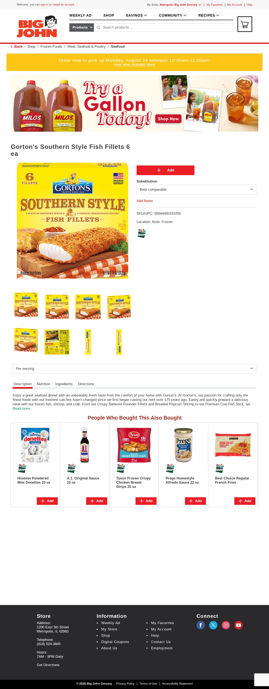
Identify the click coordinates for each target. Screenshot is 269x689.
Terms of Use (148, 683)
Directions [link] (86, 384)
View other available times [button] (134, 65)
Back (17, 47)
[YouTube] (226, 625)
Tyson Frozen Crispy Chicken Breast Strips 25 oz (133, 482)
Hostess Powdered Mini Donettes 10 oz (33, 480)
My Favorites (215, 4)
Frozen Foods (51, 47)
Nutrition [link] (43, 384)
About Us (109, 648)
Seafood (118, 47)
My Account (234, 4)
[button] (181, 4)
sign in (44, 4)
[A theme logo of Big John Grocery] (37, 26)
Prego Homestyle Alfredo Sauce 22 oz (182, 480)
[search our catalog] (98, 27)
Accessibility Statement (177, 683)
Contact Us (161, 642)
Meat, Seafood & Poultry (86, 47)
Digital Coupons (115, 642)
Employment (162, 648)
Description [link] (23, 384)
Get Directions (48, 665)
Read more (21, 409)
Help (249, 4)
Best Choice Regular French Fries (232, 480)
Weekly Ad (110, 623)
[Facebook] (200, 625)
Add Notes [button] (145, 201)
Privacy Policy (125, 683)
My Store (109, 629)
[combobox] (81, 27)
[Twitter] (213, 625)
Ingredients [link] (64, 384)
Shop (31, 47)
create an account (63, 4)
